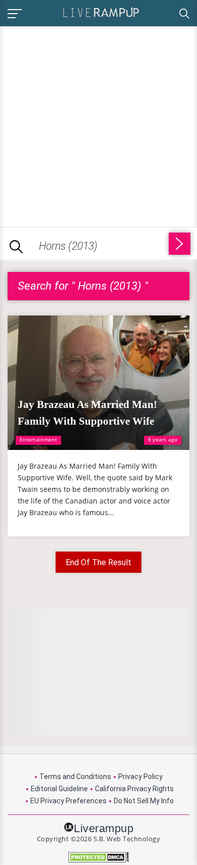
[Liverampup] (101, 12)
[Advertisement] (98, 124)
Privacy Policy (140, 776)
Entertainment (38, 439)
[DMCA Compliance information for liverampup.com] (98, 857)
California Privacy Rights (134, 789)
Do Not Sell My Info (144, 801)
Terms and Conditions (75, 776)
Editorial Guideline (59, 789)
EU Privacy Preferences (68, 801)
